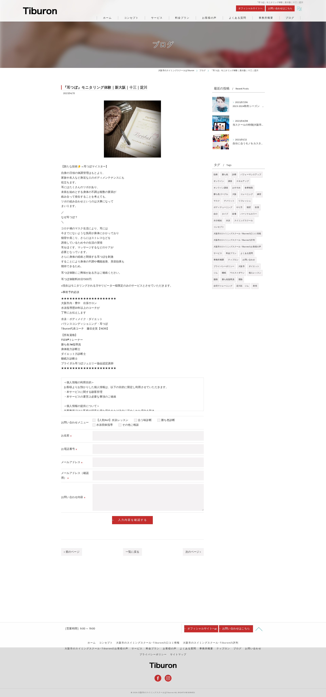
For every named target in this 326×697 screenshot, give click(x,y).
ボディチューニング (223, 207)
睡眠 (224, 272)
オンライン (219, 181)
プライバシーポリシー (224, 266)
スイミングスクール (243, 220)
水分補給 (218, 220)
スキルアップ (242, 181)
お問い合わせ (248, 259)
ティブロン (233, 259)
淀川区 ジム (242, 286)
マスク (217, 201)
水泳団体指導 (105, 425)
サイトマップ (178, 654)
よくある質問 (246, 253)
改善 (257, 207)
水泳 (228, 220)
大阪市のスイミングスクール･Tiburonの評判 (234, 240)
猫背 (249, 207)
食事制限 (249, 187)
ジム (216, 272)
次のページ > (193, 552)
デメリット (229, 201)
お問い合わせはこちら (280, 8)
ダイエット (254, 266)
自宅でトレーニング (223, 286)
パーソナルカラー (248, 214)
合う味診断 (146, 420)
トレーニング (246, 194)
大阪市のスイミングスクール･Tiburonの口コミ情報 (237, 233)
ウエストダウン (237, 272)
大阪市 (241, 266)
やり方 (239, 207)
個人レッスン (255, 272)
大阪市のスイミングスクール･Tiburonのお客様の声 (237, 246)
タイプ (225, 214)
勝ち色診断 (169, 420)
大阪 (234, 194)
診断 (234, 174)
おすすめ (236, 187)
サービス (218, 253)
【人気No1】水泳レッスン (113, 420)
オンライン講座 (221, 187)
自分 (216, 214)
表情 (255, 286)
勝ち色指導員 (228, 279)
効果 (216, 174)
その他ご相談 (130, 425)
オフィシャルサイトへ (250, 8)
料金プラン (231, 253)
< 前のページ (71, 552)
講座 (230, 181)
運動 (240, 279)
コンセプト (219, 227)
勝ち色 (225, 174)
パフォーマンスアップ (250, 174)
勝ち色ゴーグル (221, 194)
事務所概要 (219, 259)
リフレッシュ (244, 201)
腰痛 (216, 279)
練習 (259, 194)
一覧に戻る (132, 552)
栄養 (234, 214)
